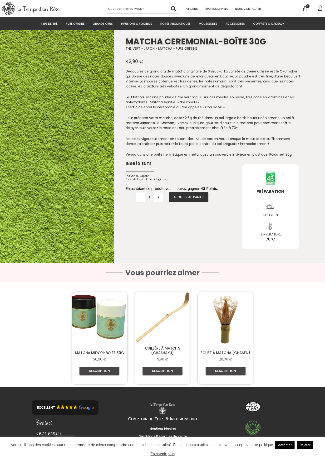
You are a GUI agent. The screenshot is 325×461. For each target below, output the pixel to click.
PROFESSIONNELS (216, 9)
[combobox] (138, 9)
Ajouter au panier (189, 197)
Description (99, 371)
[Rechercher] (173, 9)
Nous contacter (248, 9)
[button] (65, 407)
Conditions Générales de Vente (162, 436)
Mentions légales (162, 429)
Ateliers (192, 9)
